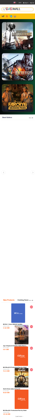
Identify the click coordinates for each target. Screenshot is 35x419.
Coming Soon (23, 300)
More (30, 117)
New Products (8, 300)
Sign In (26, 2)
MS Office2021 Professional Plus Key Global (15, 410)
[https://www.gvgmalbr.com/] (12, 8)
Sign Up (32, 2)
